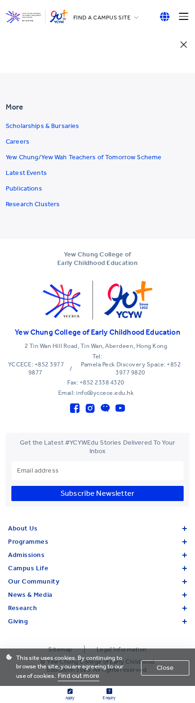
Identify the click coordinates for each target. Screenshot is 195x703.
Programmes (28, 542)
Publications (24, 188)
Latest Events (26, 173)
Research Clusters (33, 204)
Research (22, 608)
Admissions (26, 555)
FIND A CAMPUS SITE (102, 17)
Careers (17, 141)
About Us (22, 528)
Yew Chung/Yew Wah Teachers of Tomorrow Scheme (83, 157)
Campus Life (28, 568)
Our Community (33, 581)
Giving (18, 621)
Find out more (78, 676)
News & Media (30, 595)
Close (165, 668)
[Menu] (183, 16)
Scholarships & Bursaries (42, 126)
